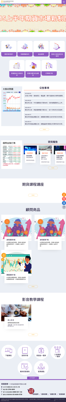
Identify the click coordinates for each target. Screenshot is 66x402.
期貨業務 (44, 394)
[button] (28, 29)
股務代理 (53, 394)
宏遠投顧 (62, 394)
